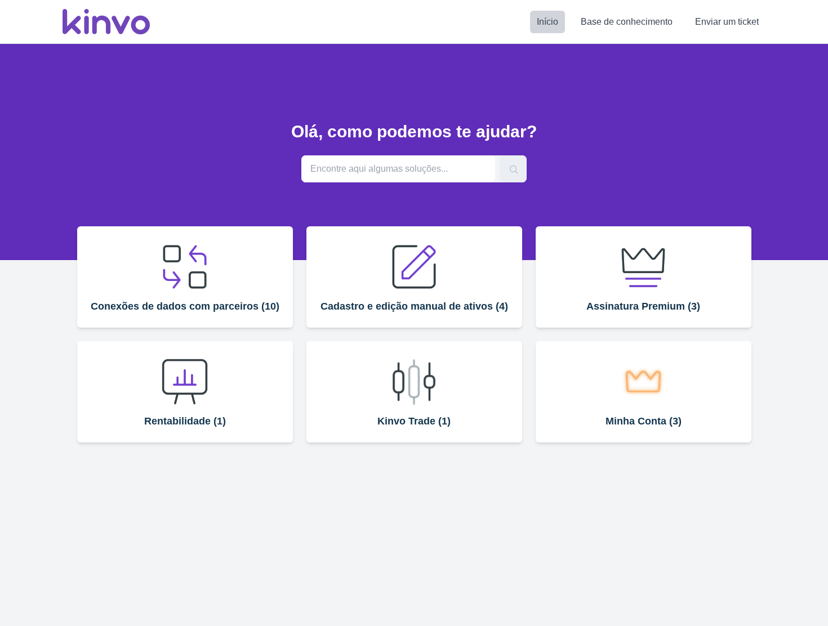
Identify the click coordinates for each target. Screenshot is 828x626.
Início (547, 21)
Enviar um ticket (727, 21)
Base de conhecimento (627, 21)
